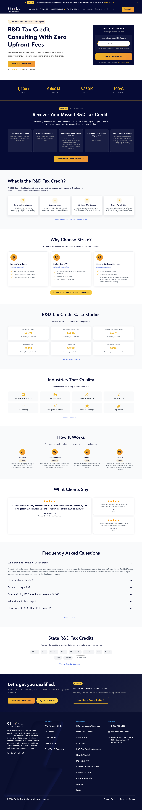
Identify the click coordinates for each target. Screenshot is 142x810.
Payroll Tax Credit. (84, 773)
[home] (14, 9)
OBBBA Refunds (84, 778)
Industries (80, 744)
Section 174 (81, 738)
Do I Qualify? (82, 761)
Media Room (51, 738)
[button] (100, 9)
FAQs (78, 790)
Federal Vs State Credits (87, 767)
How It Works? (83, 755)
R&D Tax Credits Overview (88, 749)
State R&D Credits (84, 732)
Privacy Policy (110, 799)
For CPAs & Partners (54, 749)
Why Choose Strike (53, 726)
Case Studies (51, 744)
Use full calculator (123, 62)
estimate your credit (16, 69)
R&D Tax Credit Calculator (88, 726)
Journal (79, 784)
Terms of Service (127, 799)
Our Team (49, 732)
